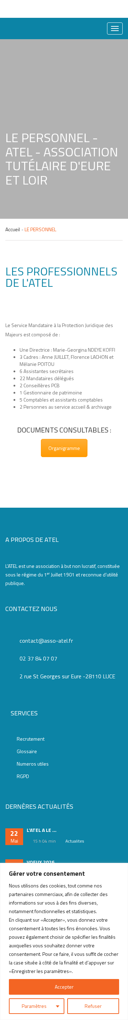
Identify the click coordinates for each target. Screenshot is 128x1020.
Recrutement (30, 738)
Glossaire (27, 751)
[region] (64, 941)
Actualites (74, 841)
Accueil (12, 229)
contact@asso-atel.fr (46, 641)
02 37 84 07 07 (38, 658)
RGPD (23, 776)
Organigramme (64, 448)
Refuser (93, 1006)
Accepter (64, 986)
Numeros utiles (33, 763)
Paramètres (34, 1006)
